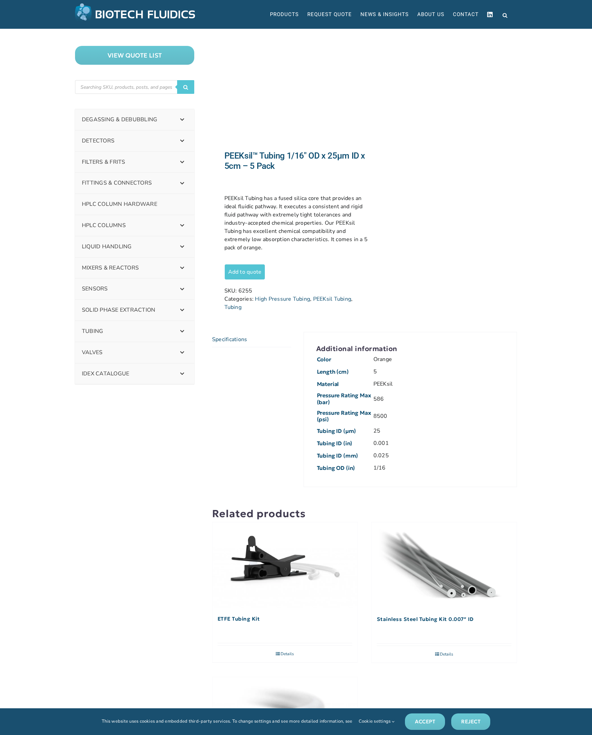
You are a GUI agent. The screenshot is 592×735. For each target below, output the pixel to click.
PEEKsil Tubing (332, 299)
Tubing (233, 307)
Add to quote (245, 272)
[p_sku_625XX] (285, 90)
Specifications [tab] (229, 339)
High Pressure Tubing (282, 299)
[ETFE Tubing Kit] (284, 565)
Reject (470, 721)
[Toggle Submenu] (182, 119)
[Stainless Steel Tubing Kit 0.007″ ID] (444, 565)
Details (287, 654)
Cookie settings (375, 721)
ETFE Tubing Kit (239, 619)
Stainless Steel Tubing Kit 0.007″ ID (425, 619)
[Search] (185, 87)
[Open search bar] (505, 14)
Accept (425, 721)
